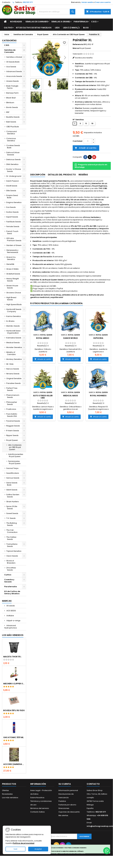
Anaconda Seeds (14, 76)
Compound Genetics (11, 132)
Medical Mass (70, 395)
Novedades (16, 21)
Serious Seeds (12, 478)
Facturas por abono (67, 804)
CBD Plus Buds (12, 126)
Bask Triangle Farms (12, 87)
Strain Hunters (12, 501)
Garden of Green (13, 245)
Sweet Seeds (12, 513)
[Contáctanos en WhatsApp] (106, 850)
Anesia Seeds (12, 81)
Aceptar (38, 849)
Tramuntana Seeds (11, 545)
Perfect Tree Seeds (11, 389)
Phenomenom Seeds (12, 396)
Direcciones (63, 808)
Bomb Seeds (12, 107)
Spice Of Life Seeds (11, 507)
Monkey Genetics (14, 359)
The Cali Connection (11, 531)
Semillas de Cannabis (36, 21)
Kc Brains (10, 321)
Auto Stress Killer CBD (43, 396)
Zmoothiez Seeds (11, 568)
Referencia (78, 44)
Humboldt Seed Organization (13, 331)
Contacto (6, 2)
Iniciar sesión (87, 2)
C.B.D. (94, 21)
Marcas (7, 600)
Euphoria (98, 338)
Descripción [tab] (37, 174)
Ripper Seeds (12, 435)
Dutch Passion (12, 181)
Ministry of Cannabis (11, 353)
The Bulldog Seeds (11, 524)
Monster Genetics (14, 347)
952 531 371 (28, 2)
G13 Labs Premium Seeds (13, 239)
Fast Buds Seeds (13, 221)
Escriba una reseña (83, 57)
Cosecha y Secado (9, 580)
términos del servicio (39, 808)
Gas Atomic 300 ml (13, 737)
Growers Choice (13, 292)
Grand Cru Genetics (11, 258)
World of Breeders (10, 561)
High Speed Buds (14, 304)
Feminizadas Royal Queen (14, 462)
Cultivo (8, 27)
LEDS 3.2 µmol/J (71, 27)
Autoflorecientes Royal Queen (15, 455)
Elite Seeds (11, 190)
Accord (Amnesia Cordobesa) (14, 764)
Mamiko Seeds (13, 326)
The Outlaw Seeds (11, 538)
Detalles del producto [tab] (62, 174)
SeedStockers (12, 473)
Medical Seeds (13, 342)
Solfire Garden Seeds (12, 495)
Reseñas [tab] (83, 174)
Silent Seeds (11, 489)
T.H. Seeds (11, 518)
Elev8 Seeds (11, 185)
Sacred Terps (12, 468)
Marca (76, 48)
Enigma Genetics (13, 202)
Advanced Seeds (14, 71)
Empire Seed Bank (12, 196)
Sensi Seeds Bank (11, 483)
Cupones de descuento (69, 812)
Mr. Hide (9, 364)
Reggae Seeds (13, 425)
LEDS (57, 27)
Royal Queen (12, 440)
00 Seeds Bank (13, 62)
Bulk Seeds (11, 121)
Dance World (70, 338)
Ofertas (5, 790)
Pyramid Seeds (13, 421)
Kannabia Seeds (13, 337)
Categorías (9, 40)
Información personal (68, 790)
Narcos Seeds (12, 369)
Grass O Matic (12, 269)
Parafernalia (81, 21)
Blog (86, 27)
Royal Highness (98, 395)
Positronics (11, 409)
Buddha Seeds (13, 117)
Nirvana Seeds (12, 373)
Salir (15, 849)
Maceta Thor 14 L (12, 657)
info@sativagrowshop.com (100, 826)
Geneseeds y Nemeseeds (12, 251)
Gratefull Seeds (13, 273)
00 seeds (10, 605)
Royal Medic (42, 338)
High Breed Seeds (11, 298)
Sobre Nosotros (37, 797)
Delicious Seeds (13, 159)
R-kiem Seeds (12, 430)
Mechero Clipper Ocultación (14, 683)
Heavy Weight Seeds (12, 279)
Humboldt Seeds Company (13, 310)
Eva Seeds (11, 207)
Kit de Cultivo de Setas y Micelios (33, 27)
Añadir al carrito (85, 148)
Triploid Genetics (13, 551)
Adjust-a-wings (13, 620)
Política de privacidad (23, 843)
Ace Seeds (11, 66)
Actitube (10, 615)
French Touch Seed (12, 232)
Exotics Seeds (12, 212)
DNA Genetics (12, 164)
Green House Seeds (12, 286)
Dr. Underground (13, 176)
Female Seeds (12, 226)
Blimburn (10, 102)
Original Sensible (13, 378)
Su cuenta (64, 784)
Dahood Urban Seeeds (13, 153)
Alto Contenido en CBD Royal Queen (15, 447)
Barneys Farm (12, 93)
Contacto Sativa (37, 812)
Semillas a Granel (60, 21)
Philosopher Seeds (11, 403)
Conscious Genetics (11, 139)
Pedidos (62, 801)
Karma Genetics (13, 316)
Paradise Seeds (13, 383)
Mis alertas (63, 815)
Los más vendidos (12, 635)
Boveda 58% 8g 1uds (14, 710)
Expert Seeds (12, 217)
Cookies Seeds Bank (13, 146)
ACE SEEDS (11, 610)
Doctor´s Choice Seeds (13, 170)
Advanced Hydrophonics (10, 626)
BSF (7, 112)
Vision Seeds (12, 556)
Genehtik (10, 264)
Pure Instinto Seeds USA (11, 415)
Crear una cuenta (103, 2)
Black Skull (11, 97)
